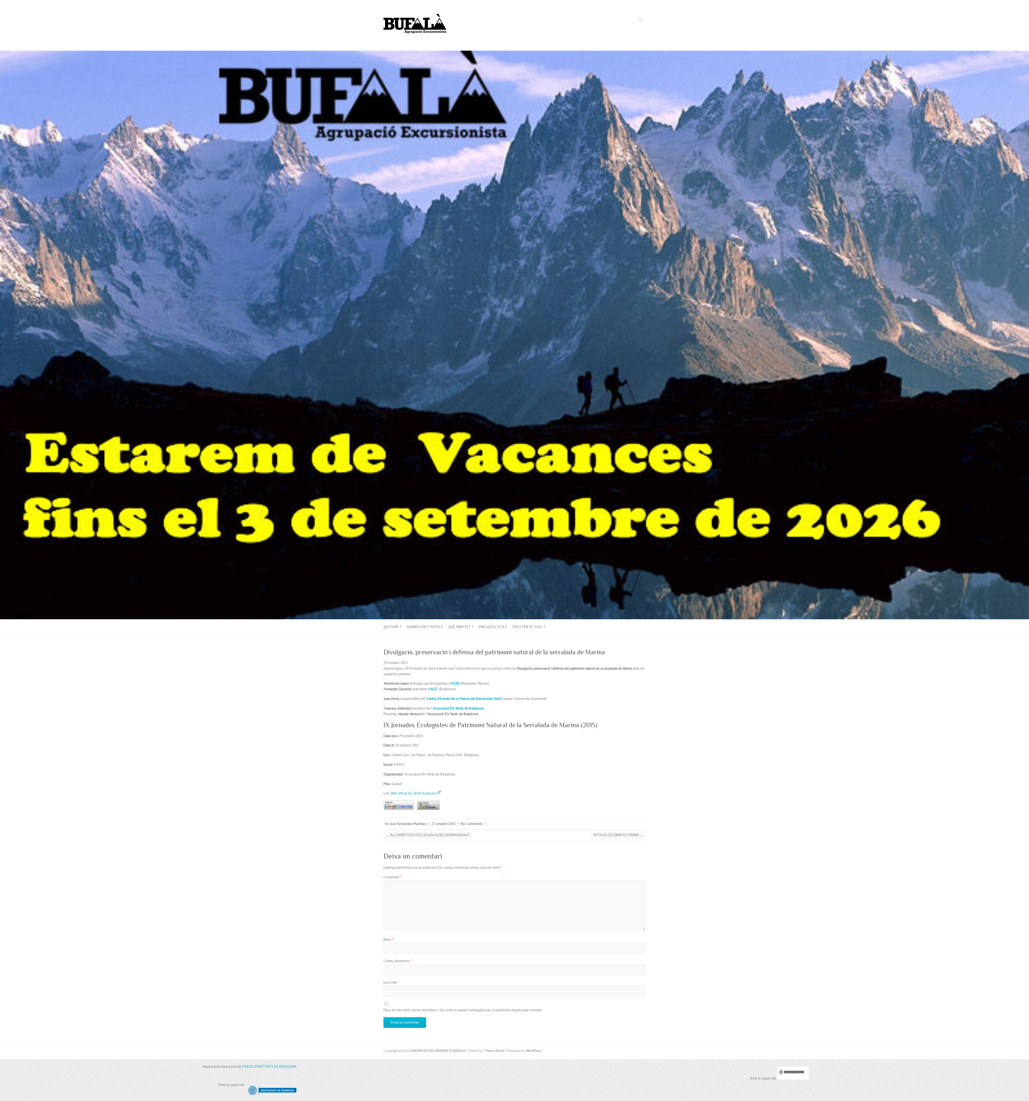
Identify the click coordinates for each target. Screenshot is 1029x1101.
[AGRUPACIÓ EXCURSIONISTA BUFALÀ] (415, 25)
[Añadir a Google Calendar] (398, 799)
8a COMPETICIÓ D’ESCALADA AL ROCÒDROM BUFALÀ (427, 835)
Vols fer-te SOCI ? (528, 626)
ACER (455, 683)
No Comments (472, 824)
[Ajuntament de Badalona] (793, 1078)
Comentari (392, 877)
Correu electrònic (397, 961)
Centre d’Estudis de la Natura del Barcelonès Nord (464, 698)
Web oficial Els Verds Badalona (414, 793)
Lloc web (390, 982)
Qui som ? (392, 626)
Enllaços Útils (493, 626)
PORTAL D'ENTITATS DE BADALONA (269, 1066)
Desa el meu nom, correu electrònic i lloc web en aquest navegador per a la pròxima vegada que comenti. (463, 1010)
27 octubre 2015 (443, 824)
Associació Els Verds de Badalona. (458, 708)
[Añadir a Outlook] (427, 799)
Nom (388, 939)
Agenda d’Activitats (425, 626)
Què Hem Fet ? (461, 626)
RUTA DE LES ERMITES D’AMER (618, 835)
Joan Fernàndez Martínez (407, 824)
